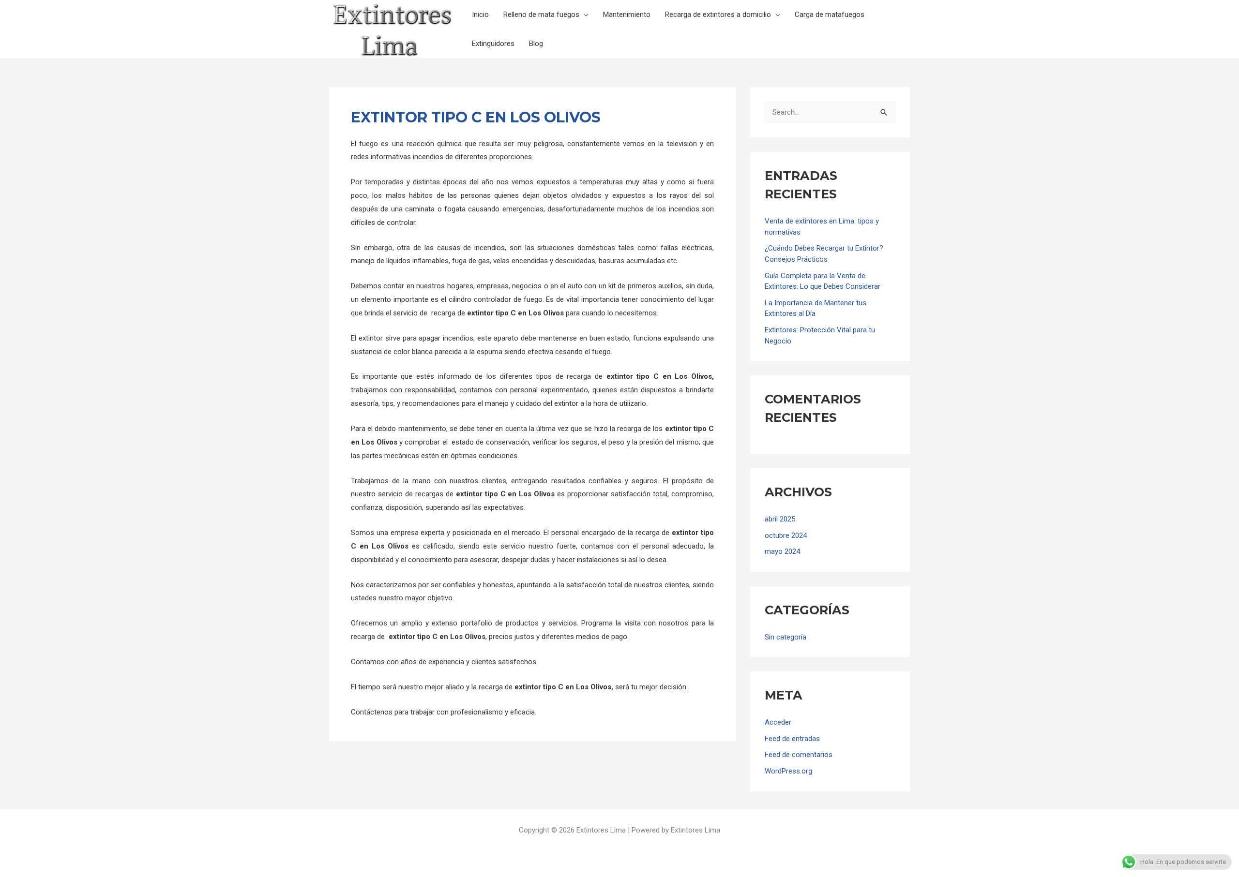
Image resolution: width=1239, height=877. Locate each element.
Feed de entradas (792, 738)
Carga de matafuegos (829, 14)
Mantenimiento (626, 14)
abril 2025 (780, 519)
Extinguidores (493, 43)
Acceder (778, 722)
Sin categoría (785, 637)
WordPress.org (788, 771)
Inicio (480, 14)
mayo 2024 (782, 551)
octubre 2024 (786, 535)
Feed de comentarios (798, 754)
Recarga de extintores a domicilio (718, 14)
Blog (536, 43)
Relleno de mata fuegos (541, 14)
